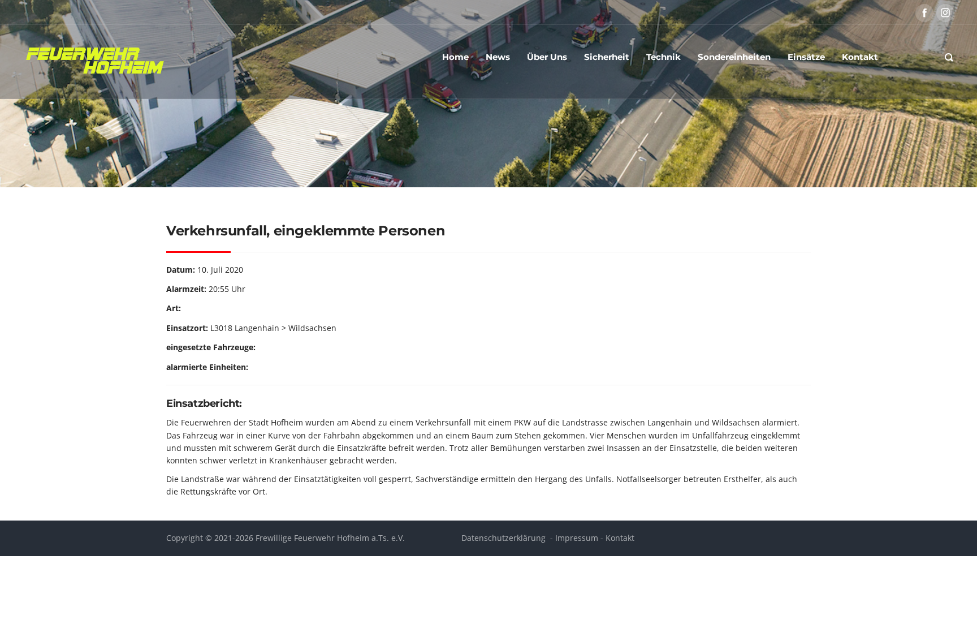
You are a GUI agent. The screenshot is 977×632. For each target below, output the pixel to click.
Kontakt (620, 537)
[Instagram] (945, 13)
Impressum (576, 537)
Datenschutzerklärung (503, 537)
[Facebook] (924, 13)
